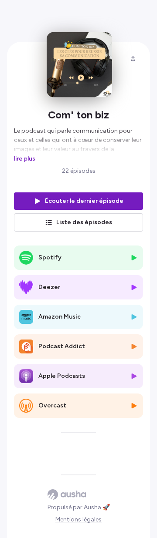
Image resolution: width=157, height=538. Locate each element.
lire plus (24, 158)
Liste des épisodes (84, 222)
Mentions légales (78, 519)
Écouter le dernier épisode (84, 201)
